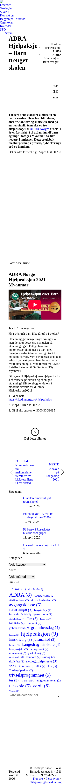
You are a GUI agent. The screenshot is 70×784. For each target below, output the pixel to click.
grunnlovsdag (45, 627)
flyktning (45, 619)
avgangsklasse (25, 604)
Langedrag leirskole (41, 644)
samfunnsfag (16, 657)
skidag (48, 657)
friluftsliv (16, 623)
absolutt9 (35, 589)
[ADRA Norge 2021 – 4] (35, 223)
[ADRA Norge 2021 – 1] (35, 248)
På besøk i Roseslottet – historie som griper (37, 531)
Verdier (14, 691)
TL (52, 666)
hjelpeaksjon (39, 633)
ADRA (20, 595)
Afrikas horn (19, 600)
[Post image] (14, 502)
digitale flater (16, 619)
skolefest (16, 661)
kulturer (14, 645)
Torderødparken (21, 670)
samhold (33, 657)
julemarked (44, 639)
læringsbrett (39, 649)
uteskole (20, 685)
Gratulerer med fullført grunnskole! (37, 499)
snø (14, 666)
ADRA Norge (44, 595)
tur (13, 680)
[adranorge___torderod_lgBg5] (35, 173)
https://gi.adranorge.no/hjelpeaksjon (30, 399)
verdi (41, 685)
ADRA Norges (39, 129)
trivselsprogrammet (30, 675)
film (32, 619)
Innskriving (20, 639)
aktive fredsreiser (43, 600)
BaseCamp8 (20, 610)
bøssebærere (42, 614)
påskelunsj (36, 653)
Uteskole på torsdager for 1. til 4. (41, 546)
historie (14, 635)
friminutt (33, 623)
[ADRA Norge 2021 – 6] (35, 198)
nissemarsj (17, 653)
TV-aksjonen (27, 681)
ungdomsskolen (49, 680)
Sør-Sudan (28, 666)
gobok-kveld (19, 628)
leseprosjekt (18, 649)
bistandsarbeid (20, 614)
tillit (40, 666)
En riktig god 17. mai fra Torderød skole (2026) (38, 515)
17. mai (17, 589)
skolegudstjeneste (41, 661)
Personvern (53, 778)
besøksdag (42, 610)
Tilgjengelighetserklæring (45, 782)
